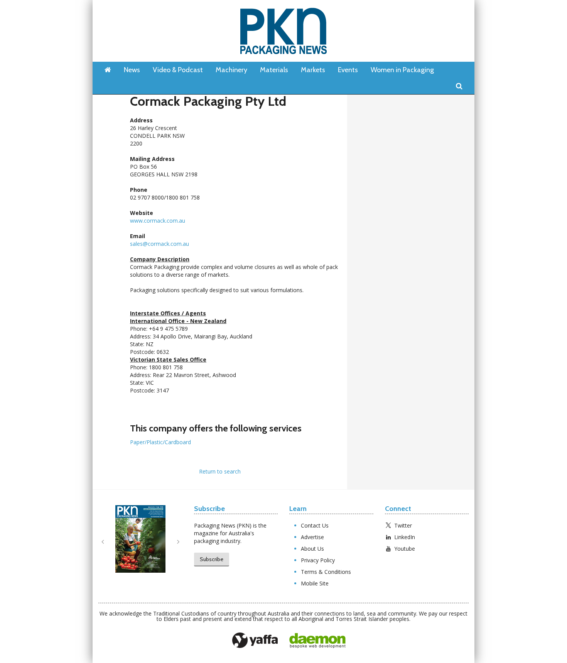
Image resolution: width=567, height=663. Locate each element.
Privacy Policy (318, 560)
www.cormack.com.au (157, 220)
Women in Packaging (402, 70)
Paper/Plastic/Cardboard (160, 442)
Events (348, 70)
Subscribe (211, 559)
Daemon (317, 640)
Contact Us (315, 525)
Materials (274, 70)
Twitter (403, 525)
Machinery (231, 70)
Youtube (404, 548)
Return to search (220, 471)
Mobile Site (315, 583)
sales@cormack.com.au (159, 243)
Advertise (312, 537)
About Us (312, 548)
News (132, 70)
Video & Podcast (178, 70)
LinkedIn (404, 537)
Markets (313, 70)
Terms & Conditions (326, 571)
